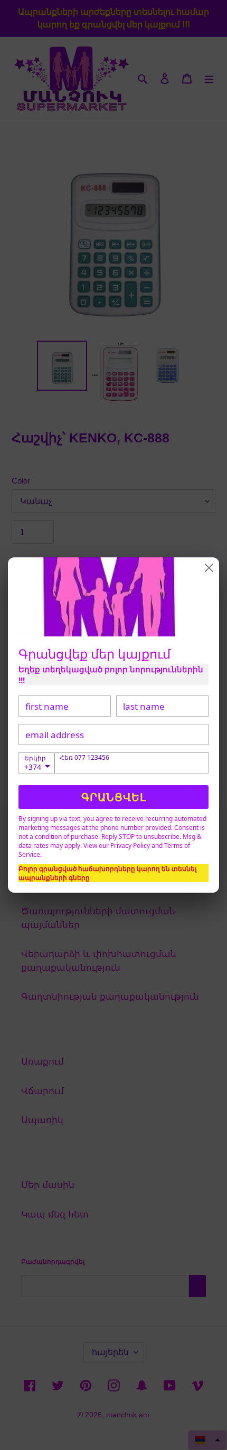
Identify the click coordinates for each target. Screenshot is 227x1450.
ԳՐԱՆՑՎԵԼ (113, 797)
